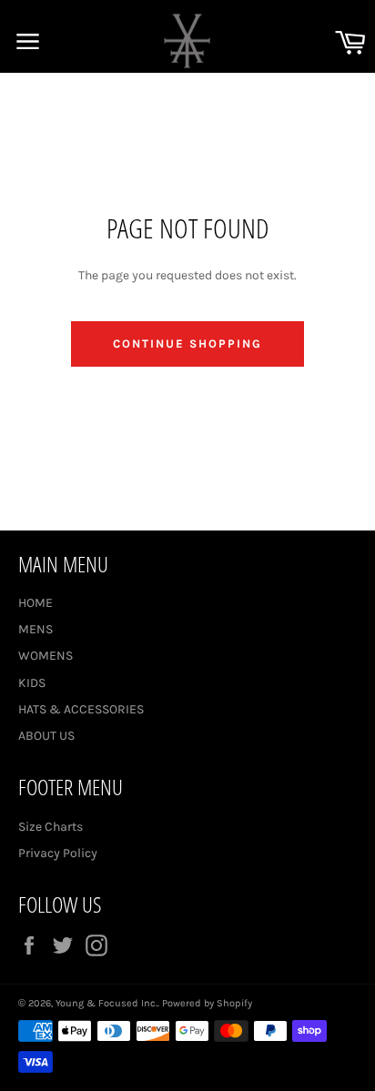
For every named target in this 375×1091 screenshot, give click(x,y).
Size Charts (50, 826)
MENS (35, 629)
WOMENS (45, 655)
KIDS (32, 683)
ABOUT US (46, 735)
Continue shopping (187, 343)
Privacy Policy (57, 853)
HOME (35, 603)
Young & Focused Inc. (106, 1003)
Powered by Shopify (207, 1003)
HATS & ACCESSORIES (81, 709)
